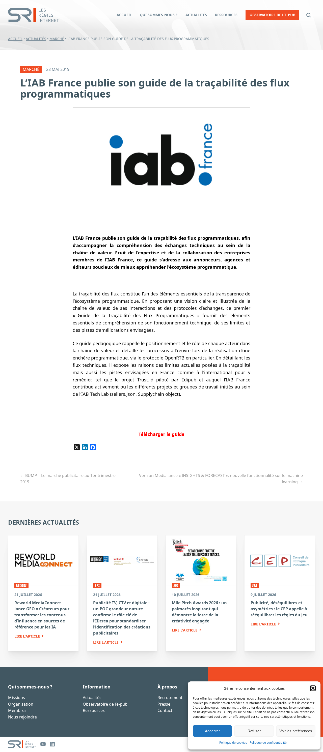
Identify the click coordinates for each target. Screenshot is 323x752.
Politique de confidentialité (268, 742)
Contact (164, 710)
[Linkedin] (52, 744)
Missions (16, 697)
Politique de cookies (233, 742)
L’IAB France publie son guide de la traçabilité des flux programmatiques (154, 88)
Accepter (212, 731)
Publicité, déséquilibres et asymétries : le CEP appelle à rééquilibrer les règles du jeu (279, 609)
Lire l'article (27, 636)
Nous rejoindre (22, 716)
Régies (21, 585)
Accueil (15, 38)
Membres (17, 710)
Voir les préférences (295, 731)
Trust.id (146, 380)
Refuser (254, 731)
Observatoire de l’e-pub (105, 704)
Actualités (36, 38)
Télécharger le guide (161, 434)
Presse (163, 704)
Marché (56, 38)
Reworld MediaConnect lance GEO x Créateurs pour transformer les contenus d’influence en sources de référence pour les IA (41, 615)
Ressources (94, 710)
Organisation (20, 704)
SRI (97, 585)
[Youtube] (43, 744)
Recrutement (169, 697)
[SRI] (22, 744)
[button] (312, 688)
